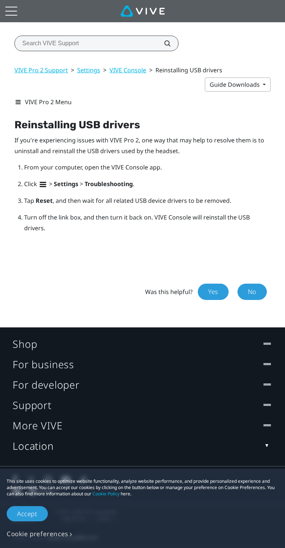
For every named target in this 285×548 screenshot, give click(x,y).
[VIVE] (143, 11)
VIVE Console (127, 70)
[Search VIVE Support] (163, 43)
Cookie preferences (37, 533)
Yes (213, 291)
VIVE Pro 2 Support (41, 70)
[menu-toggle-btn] (11, 11)
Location (33, 446)
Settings (88, 70)
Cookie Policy (105, 494)
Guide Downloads (235, 84)
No (252, 291)
